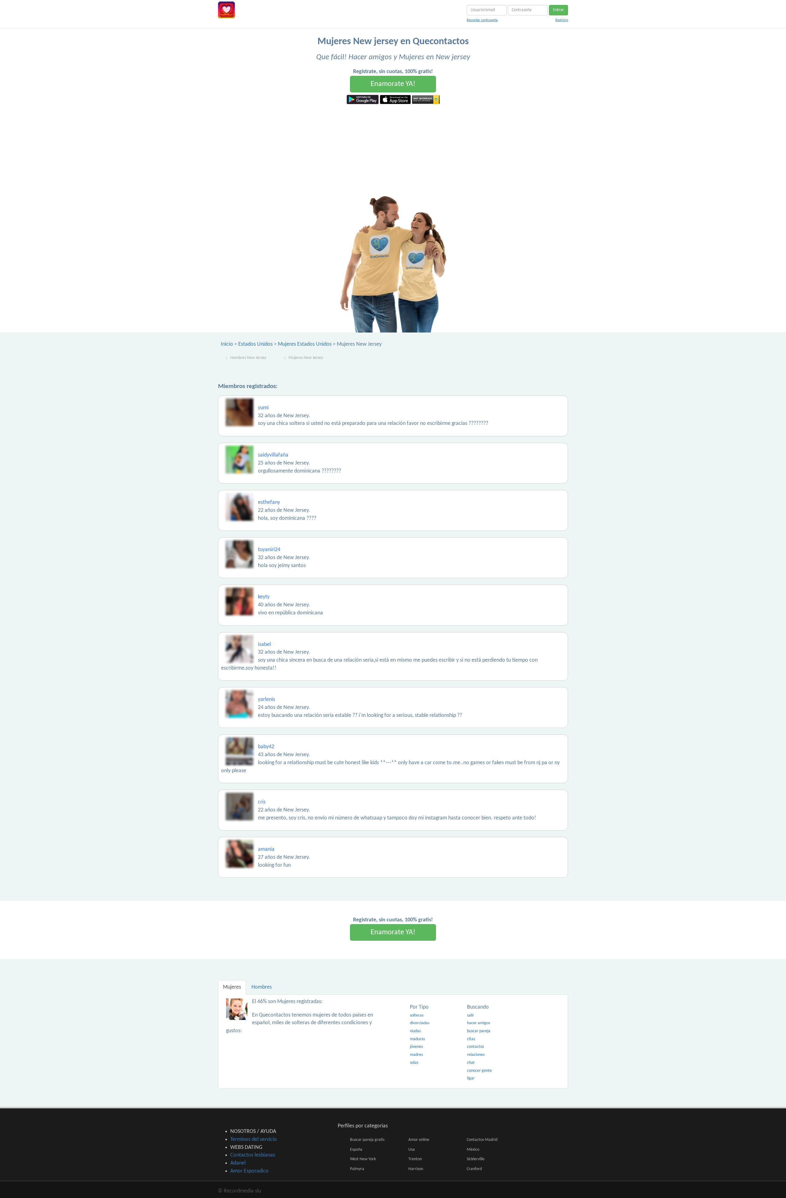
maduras (417, 1039)
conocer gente (479, 1070)
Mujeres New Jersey (306, 358)
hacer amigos (478, 1023)
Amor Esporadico (249, 1171)
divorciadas (419, 1023)
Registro (561, 20)
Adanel (238, 1163)
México (473, 1149)
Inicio (227, 344)
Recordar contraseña (482, 20)
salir (470, 1015)
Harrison (415, 1169)
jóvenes (416, 1046)
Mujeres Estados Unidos (305, 344)
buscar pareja (478, 1031)
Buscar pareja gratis (367, 1140)
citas (471, 1039)
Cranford (474, 1169)
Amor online (418, 1140)
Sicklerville (475, 1159)
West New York (363, 1159)
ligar (471, 1078)
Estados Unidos (255, 344)
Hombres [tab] (261, 987)
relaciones (475, 1054)
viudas (415, 1031)
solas (414, 1062)
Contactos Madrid (482, 1140)
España (356, 1149)
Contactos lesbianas (252, 1155)
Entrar (558, 10)
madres (416, 1054)
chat (471, 1062)
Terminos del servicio (253, 1139)
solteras (416, 1015)
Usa (411, 1149)
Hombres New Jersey (248, 358)
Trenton (415, 1159)
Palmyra (357, 1169)
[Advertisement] (393, 150)
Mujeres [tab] (232, 987)
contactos (475, 1046)
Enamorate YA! (393, 84)
